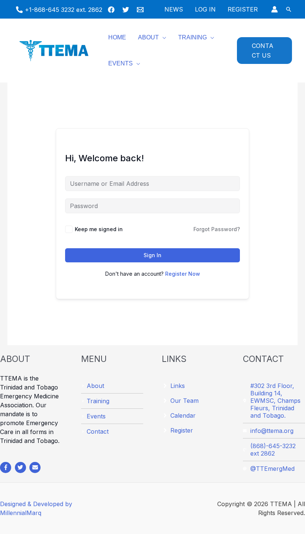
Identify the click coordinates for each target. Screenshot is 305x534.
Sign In (152, 255)
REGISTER (243, 9)
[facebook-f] (6, 467)
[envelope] (35, 467)
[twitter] (126, 9)
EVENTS (120, 63)
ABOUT (148, 37)
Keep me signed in (99, 229)
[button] (288, 9)
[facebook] (112, 9)
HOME (117, 37)
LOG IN (205, 9)
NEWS (173, 9)
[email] (141, 9)
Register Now (182, 274)
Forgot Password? (216, 229)
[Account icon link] (274, 9)
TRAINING (192, 37)
